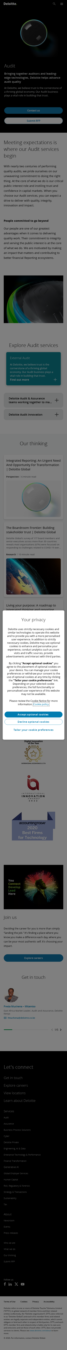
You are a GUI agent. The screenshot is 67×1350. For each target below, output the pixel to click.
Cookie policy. (41, 704)
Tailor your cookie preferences (34, 730)
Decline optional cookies (33, 721)
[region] (33, 675)
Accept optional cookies (33, 714)
